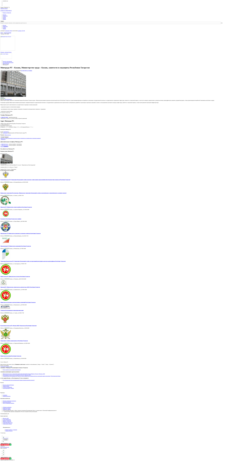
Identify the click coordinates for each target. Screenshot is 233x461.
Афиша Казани (6, 386)
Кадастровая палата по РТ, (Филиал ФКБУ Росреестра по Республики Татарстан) (18, 325)
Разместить (5, 15)
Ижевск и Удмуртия (7, 421)
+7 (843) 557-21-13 (4, 144)
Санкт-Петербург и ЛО (7, 422)
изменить (4, 8)
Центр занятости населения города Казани (12, 369)
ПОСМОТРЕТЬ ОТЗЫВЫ (26, 70)
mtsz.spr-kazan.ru (8, 99)
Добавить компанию (7, 407)
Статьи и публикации (7, 387)
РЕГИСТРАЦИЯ (7, 32)
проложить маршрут (36, 138)
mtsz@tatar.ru (6, 131)
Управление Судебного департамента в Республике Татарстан (14, 340)
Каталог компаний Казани (8, 384)
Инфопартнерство (6, 396)
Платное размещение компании (9, 400)
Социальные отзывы (6, 366)
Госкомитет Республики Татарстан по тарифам (10, 218)
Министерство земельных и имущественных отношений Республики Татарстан (17, 302)
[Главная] (3, 60)
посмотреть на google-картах (26, 138)
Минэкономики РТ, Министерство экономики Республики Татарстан (15, 246)
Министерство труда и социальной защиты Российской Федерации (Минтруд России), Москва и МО (24, 373)
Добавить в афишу (7, 409)
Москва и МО (6, 418)
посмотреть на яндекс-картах (14, 138)
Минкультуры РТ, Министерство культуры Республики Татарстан (15, 276)
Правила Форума (8, 430)
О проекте (5, 395)
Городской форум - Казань (8, 388)
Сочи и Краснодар (7, 419)
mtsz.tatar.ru (5, 132)
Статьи (4, 16)
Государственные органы (8, 62)
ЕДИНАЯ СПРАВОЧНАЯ (6, 10)
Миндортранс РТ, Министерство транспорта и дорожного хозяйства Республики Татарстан (20, 233)
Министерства (6, 63)
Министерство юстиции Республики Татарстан (10, 355)
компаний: (8, 30)
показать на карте (4, 138)
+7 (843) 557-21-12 (4, 145)
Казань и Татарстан (7, 12)
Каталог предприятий (7, 61)
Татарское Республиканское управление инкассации (11, 310)
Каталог (4, 14)
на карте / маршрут (4, 137)
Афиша (4, 19)
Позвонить (2, 139)
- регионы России (5, 52)
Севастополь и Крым (7, 423)
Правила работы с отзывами (11, 429)
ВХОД (1, 32)
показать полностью (6, 112)
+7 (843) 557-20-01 (4, 117)
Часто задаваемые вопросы (8, 403)
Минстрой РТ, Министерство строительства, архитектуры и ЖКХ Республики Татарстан (20, 287)
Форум (4, 18)
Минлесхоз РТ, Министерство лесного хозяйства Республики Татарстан (16, 207)
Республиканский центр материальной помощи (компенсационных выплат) (19, 380)
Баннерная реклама (7, 402)
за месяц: (21, 30)
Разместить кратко (6, 408)
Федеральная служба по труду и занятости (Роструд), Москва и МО (17, 375)
